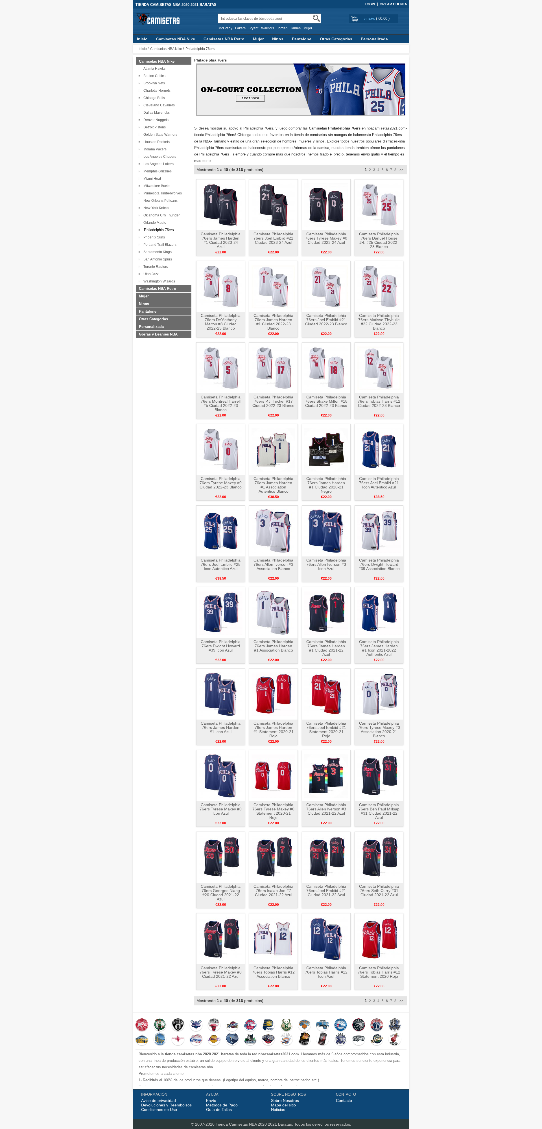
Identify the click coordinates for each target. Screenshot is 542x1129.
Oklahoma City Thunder (161, 215)
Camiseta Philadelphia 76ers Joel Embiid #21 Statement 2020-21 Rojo (326, 729)
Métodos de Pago (222, 1105)
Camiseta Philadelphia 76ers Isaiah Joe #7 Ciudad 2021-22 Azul (273, 890)
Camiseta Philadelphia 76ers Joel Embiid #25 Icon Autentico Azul (221, 564)
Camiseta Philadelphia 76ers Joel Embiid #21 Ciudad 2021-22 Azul (326, 890)
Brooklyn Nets (153, 83)
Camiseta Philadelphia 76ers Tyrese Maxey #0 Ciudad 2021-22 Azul (221, 972)
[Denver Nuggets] (142, 1040)
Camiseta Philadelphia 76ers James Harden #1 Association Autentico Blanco (273, 485)
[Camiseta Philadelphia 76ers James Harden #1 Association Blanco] (273, 612)
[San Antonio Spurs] (358, 1040)
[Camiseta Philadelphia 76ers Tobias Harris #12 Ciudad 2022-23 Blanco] (379, 367)
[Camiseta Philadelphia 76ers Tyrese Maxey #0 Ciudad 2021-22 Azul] (220, 938)
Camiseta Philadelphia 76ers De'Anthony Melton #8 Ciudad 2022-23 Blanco (221, 321)
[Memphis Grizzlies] (232, 1040)
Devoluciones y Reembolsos (166, 1105)
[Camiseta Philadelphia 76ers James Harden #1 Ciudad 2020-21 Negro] (326, 449)
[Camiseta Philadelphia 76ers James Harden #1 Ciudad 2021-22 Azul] (326, 612)
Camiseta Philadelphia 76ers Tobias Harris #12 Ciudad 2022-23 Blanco (379, 401)
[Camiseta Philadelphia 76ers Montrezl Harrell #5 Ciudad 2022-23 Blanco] (220, 367)
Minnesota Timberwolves (162, 193)
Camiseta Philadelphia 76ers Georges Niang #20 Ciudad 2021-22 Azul (221, 892)
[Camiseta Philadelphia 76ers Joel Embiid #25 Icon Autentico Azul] (220, 531)
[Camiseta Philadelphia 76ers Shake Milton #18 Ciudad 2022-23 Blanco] (326, 367)
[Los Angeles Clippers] (196, 1040)
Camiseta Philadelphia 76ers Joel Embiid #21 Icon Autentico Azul (379, 482)
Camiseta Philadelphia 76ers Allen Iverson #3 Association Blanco (273, 564)
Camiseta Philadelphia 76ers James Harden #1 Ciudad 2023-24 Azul (221, 240)
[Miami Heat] (394, 1040)
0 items (370, 18)
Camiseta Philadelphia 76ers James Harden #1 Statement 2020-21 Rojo (273, 729)
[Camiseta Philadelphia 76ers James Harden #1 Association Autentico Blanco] (273, 449)
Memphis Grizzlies (157, 171)
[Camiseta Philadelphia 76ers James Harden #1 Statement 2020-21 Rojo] (273, 694)
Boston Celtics (153, 76)
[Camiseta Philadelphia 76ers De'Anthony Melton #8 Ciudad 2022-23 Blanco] (220, 286)
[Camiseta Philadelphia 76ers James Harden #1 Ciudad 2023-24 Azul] (220, 204)
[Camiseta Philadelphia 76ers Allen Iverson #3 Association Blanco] (273, 531)
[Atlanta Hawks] (142, 1025)
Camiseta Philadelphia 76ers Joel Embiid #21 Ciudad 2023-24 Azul (273, 238)
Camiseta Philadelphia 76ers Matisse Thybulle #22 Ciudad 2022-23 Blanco (379, 321)
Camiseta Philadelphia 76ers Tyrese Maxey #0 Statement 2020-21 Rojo (273, 811)
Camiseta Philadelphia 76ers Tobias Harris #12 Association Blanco (273, 972)
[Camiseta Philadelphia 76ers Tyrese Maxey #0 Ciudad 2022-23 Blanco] (220, 449)
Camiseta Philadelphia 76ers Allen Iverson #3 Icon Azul (326, 564)
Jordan (282, 28)
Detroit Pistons (154, 127)
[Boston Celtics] (160, 1025)
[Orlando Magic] (322, 1025)
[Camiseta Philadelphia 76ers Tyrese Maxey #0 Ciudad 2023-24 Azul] (326, 204)
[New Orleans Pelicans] (268, 1040)
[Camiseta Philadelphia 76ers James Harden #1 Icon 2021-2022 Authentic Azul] (379, 612)
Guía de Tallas (219, 1109)
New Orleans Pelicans (160, 201)
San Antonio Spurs (157, 259)
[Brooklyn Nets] (178, 1025)
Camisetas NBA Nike (175, 39)
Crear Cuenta (393, 4)
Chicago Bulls (153, 98)
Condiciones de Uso (159, 1109)
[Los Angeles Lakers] (214, 1040)
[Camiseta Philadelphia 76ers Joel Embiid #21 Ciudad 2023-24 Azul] (273, 204)
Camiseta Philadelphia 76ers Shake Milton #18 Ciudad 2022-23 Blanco (326, 401)
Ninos (277, 39)
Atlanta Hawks (153, 69)
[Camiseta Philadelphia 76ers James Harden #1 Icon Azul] (220, 694)
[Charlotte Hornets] (196, 1025)
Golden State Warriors (159, 135)
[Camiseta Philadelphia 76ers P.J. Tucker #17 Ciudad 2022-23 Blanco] (273, 367)
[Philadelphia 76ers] (340, 1025)
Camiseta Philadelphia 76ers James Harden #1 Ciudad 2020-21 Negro (326, 485)
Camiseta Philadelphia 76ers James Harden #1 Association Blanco (273, 645)
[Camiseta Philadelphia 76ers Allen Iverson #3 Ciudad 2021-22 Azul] (326, 775)
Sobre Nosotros (285, 1100)
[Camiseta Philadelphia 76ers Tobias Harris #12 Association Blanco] (273, 938)
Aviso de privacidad (158, 1100)
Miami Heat (151, 179)
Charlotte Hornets (156, 91)
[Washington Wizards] (376, 1025)
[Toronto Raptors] (358, 1025)
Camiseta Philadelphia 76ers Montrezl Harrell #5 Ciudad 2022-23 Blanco (221, 403)
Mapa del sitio (283, 1105)
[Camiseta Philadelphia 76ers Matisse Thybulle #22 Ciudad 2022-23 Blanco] (379, 286)
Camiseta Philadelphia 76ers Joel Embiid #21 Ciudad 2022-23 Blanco (326, 319)
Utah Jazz (150, 274)
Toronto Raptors (155, 267)
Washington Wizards (158, 281)
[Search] (316, 18)
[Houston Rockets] (178, 1040)
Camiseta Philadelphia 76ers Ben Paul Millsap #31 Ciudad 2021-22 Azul (379, 811)
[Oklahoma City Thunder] (286, 1040)
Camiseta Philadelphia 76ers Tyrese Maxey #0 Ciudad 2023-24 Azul (326, 238)
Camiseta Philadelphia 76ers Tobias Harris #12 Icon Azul (326, 972)
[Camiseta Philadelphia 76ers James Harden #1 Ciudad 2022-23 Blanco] (273, 286)
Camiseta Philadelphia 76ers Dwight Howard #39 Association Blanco (379, 564)
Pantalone (301, 39)
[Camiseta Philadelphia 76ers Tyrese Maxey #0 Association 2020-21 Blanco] (379, 694)
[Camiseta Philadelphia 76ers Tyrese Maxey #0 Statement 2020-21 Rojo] (273, 775)
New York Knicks (155, 208)
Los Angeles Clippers (159, 157)
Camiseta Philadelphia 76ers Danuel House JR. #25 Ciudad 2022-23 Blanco (379, 240)
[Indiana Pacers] (268, 1025)
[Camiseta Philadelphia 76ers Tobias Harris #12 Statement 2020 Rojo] (379, 938)
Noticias (278, 1109)
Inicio (142, 39)
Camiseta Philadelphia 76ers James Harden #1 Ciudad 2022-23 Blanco (273, 321)
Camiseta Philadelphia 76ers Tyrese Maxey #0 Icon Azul (221, 809)
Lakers (240, 28)
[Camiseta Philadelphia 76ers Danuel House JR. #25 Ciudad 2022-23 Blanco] (379, 204)
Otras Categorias (336, 39)
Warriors (267, 28)
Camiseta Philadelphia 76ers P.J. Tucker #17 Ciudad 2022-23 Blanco (273, 401)
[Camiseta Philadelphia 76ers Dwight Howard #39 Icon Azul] (220, 612)
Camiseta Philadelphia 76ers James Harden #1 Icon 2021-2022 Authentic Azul (379, 648)
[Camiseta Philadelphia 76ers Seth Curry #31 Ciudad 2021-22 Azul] (379, 857)
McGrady (225, 28)
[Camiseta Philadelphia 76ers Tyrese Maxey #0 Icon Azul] (220, 775)
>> (401, 170)
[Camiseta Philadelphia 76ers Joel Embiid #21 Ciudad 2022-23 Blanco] (326, 286)
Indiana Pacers (154, 149)
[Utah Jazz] (376, 1040)
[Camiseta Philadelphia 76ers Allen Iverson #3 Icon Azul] (326, 531)
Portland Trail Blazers (159, 245)
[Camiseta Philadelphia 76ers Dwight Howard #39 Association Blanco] (379, 531)
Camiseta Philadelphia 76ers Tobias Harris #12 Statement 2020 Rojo (379, 972)
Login (370, 4)
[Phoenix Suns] (304, 1040)
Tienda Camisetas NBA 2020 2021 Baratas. (255, 1124)
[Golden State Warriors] (160, 1040)
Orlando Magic (154, 223)
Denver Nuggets (155, 120)
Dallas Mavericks (156, 113)
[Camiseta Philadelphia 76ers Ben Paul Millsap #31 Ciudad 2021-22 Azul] (379, 775)
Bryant (253, 28)
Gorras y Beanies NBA (158, 334)
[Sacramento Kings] (340, 1040)
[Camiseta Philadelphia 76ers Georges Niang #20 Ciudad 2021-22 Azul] (220, 857)
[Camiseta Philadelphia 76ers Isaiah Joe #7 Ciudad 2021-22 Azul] (273, 857)
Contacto (344, 1100)
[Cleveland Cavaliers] (232, 1025)
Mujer (307, 28)
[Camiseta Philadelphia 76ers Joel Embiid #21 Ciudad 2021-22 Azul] (326, 857)
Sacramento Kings (157, 252)
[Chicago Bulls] (214, 1025)
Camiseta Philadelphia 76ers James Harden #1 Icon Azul (221, 727)
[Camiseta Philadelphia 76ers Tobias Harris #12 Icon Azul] (326, 938)
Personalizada (374, 39)
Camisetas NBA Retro (224, 39)
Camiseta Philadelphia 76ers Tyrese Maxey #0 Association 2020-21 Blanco (379, 729)
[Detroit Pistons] (250, 1025)
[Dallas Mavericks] (394, 1025)
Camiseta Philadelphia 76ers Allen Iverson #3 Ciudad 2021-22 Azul (326, 809)
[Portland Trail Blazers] (322, 1040)
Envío (211, 1100)
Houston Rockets (156, 142)
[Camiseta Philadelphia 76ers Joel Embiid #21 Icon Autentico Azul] (379, 449)
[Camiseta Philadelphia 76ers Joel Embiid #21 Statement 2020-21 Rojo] (326, 694)
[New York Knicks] (304, 1025)
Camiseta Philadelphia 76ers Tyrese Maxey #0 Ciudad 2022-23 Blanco (221, 482)
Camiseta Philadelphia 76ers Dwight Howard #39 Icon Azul (221, 645)
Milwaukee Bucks (156, 186)
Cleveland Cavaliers (158, 105)
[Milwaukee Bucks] (286, 1025)
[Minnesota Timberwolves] (250, 1040)
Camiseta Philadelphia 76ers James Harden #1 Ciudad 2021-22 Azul (326, 648)
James (295, 28)
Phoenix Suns (153, 237)
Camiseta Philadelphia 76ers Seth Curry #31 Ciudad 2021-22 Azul (379, 890)
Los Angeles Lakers (158, 164)
